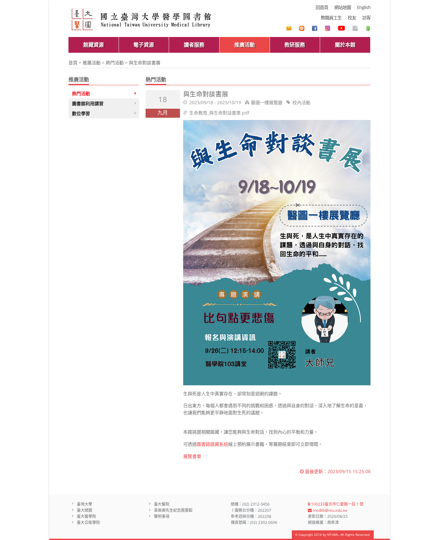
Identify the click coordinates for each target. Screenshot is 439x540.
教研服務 (294, 44)
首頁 (72, 62)
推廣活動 (244, 44)
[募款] (368, 28)
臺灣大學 (84, 504)
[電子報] (355, 28)
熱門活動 (115, 62)
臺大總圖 (84, 510)
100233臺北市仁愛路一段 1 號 (336, 504)
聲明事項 (161, 516)
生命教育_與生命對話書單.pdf (219, 113)
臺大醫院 (161, 504)
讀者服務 (194, 44)
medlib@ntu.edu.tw (329, 510)
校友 (352, 17)
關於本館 (345, 44)
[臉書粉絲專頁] (314, 28)
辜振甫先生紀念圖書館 (173, 510)
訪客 (366, 17)
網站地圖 (342, 7)
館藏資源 (93, 44)
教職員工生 (331, 17)
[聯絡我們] (288, 28)
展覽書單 (192, 456)
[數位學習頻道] (341, 28)
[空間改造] (301, 28)
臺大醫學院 (86, 516)
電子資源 (143, 44)
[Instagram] (327, 28)
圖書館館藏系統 (212, 444)
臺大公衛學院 (88, 522)
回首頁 (322, 7)
